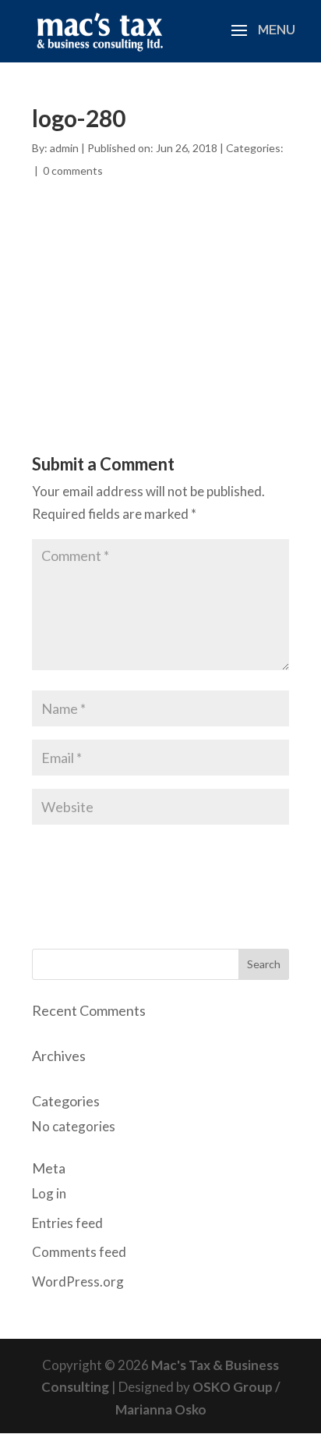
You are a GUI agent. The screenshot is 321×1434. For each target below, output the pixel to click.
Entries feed (67, 1223)
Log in (49, 1193)
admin (64, 147)
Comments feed (79, 1252)
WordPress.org (78, 1281)
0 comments (73, 170)
